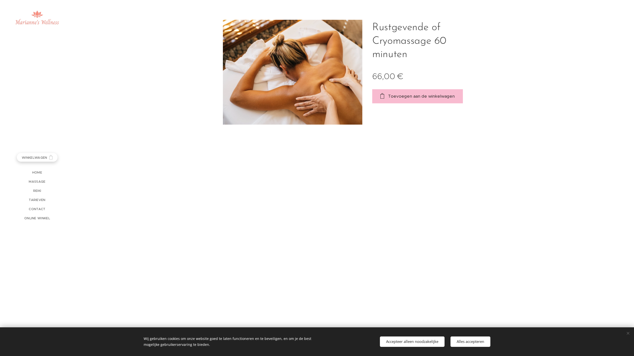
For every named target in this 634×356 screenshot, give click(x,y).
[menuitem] (37, 172)
